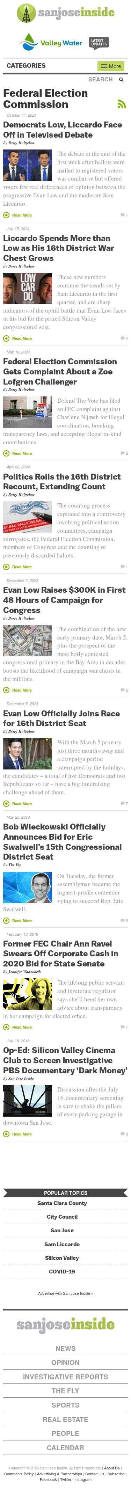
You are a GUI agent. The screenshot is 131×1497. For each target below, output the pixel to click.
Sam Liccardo (62, 1244)
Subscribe (116, 1473)
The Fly (14, 865)
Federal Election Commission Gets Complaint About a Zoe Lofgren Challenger (60, 371)
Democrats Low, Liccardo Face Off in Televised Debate (62, 129)
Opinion (65, 1362)
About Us (112, 1467)
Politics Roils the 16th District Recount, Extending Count (62, 481)
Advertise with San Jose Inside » (65, 1293)
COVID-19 (62, 1271)
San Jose (62, 1230)
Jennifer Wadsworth (24, 971)
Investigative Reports (65, 1376)
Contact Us (94, 1473)
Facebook (48, 1479)
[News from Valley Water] (65, 41)
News (66, 1348)
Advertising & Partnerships (59, 1473)
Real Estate (65, 1419)
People (65, 1433)
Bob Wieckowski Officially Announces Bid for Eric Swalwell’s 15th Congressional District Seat (62, 841)
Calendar (65, 1447)
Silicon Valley (62, 1258)
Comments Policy (19, 1473)
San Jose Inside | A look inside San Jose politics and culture (66, 1325)
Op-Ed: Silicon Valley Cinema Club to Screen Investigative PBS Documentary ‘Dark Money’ (65, 1060)
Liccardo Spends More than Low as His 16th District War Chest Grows (58, 248)
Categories (27, 66)
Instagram (83, 1479)
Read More (22, 215)
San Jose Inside (21, 1078)
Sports (66, 1405)
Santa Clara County (62, 1203)
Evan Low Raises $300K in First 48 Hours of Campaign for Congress (64, 599)
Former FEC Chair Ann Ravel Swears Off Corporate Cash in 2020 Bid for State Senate (60, 953)
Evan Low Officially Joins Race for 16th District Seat (61, 718)
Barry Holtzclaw (21, 143)
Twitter (65, 1479)
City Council (62, 1216)
